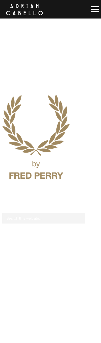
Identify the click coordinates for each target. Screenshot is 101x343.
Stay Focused (13, 253)
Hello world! (13, 247)
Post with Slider (15, 273)
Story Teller (12, 260)
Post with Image (15, 267)
